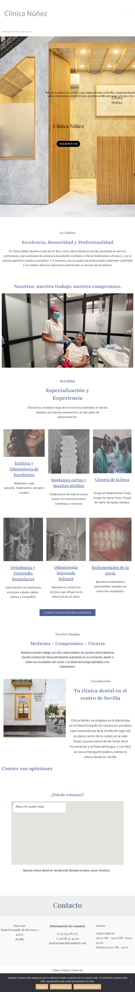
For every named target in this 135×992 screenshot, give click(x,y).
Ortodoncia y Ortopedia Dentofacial (23, 573)
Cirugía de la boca (112, 479)
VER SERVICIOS (68, 143)
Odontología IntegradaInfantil (66, 573)
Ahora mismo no (61, 986)
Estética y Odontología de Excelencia (24, 469)
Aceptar (41, 986)
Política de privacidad (87, 986)
